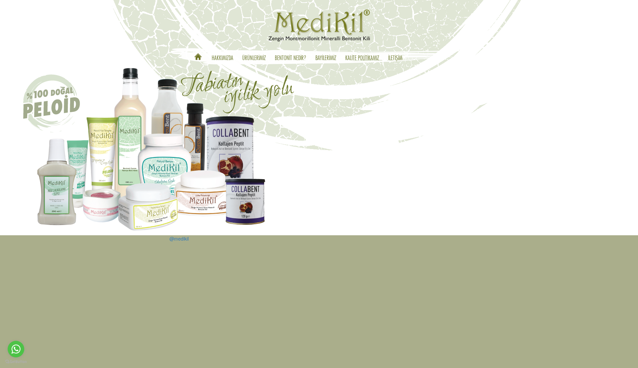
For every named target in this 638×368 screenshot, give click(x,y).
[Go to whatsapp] (16, 349)
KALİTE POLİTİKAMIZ (362, 58)
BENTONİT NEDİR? (290, 58)
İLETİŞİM (395, 58)
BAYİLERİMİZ (325, 58)
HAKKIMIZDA (222, 58)
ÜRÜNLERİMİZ (254, 58)
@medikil (179, 238)
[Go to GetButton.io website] (16, 361)
